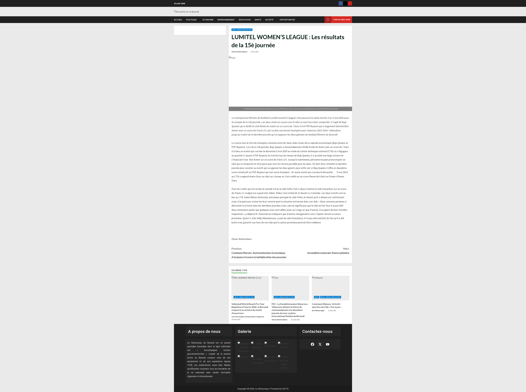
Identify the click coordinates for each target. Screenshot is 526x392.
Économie (208, 19)
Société (269, 19)
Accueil (178, 19)
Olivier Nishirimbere (239, 52)
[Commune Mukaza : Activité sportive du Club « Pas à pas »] (330, 288)
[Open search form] (321, 19)
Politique (191, 19)
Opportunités (287, 19)
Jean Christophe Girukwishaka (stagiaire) (247, 317)
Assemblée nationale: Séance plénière (328, 250)
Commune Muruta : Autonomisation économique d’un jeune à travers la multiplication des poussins (258, 253)
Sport (317, 297)
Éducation (245, 19)
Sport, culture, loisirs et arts (242, 30)
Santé (258, 19)
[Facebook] (341, 3)
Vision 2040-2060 (341, 19)
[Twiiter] (345, 3)
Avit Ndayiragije (318, 310)
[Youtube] (350, 3)
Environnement (226, 19)
